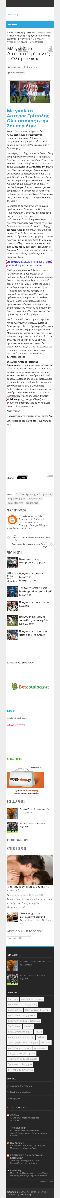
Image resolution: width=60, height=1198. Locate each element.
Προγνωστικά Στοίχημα (37, 1010)
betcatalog (12, 14)
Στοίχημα (13, 999)
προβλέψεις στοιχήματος (22, 1015)
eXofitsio (14, 1115)
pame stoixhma (15, 503)
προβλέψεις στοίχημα (20, 1031)
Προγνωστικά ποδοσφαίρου (23, 1059)
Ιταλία (38, 1031)
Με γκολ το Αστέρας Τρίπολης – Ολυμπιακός (28, 53)
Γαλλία (41, 1037)
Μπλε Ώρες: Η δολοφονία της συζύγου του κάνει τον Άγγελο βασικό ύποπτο (29, 1174)
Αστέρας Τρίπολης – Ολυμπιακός (34, 494)
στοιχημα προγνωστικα (20, 1070)
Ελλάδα (45, 1042)
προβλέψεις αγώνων (19, 1048)
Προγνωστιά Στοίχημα (20, 1064)
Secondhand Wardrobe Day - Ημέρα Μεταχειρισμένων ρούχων (27, 1146)
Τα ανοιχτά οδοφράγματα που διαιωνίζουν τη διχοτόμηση (25, 1161)
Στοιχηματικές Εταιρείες (21, 1053)
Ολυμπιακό (17, 219)
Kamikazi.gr (16, 1170)
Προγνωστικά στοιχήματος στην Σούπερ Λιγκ (30, 415)
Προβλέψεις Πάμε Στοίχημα (23, 1042)
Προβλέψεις (14, 1026)
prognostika (32, 503)
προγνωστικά (35, 498)
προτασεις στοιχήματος (21, 1037)
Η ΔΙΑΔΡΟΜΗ (17, 1143)
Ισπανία (28, 1026)
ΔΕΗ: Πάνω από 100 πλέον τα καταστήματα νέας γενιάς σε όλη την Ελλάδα (29, 1133)
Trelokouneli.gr (18, 1127)
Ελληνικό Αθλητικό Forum (20, 662)
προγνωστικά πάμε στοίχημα (24, 1021)
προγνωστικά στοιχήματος (22, 1004)
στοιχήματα (40, 1048)
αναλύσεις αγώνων (32, 999)
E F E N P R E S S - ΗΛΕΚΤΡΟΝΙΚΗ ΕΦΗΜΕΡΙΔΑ (27, 1156)
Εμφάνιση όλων (46, 1181)
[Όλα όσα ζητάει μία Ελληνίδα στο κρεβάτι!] (12, 921)
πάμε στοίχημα (16, 498)
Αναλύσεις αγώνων (20, 1092)
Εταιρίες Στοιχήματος (22, 1086)
